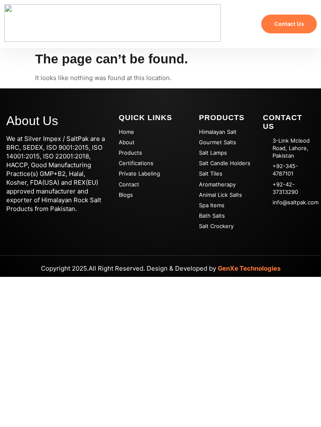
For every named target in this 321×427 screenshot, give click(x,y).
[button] (239, 24)
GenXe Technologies (249, 268)
